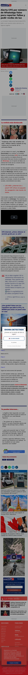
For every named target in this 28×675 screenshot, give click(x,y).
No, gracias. (14, 342)
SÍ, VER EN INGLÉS (14, 338)
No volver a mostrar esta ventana (14, 346)
